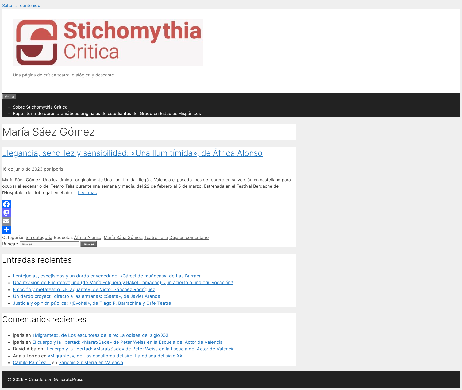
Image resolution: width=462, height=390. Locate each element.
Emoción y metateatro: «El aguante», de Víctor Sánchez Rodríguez (84, 289)
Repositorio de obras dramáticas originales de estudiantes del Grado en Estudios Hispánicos (107, 113)
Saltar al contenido (21, 5)
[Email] (149, 221)
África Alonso (87, 237)
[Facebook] (149, 204)
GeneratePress (68, 379)
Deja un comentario (189, 237)
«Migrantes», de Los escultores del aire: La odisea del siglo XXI (100, 335)
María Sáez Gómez (123, 237)
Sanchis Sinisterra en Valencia (91, 362)
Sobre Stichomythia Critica (40, 107)
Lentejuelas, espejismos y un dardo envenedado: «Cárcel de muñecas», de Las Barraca (107, 276)
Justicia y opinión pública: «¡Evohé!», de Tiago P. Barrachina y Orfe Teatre (92, 303)
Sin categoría (39, 237)
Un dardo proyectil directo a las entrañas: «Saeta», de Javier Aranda (86, 296)
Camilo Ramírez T (32, 362)
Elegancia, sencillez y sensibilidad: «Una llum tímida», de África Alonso (132, 153)
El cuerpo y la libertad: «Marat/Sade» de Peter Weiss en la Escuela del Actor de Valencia (127, 342)
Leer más (87, 192)
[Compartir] (149, 230)
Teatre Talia (156, 237)
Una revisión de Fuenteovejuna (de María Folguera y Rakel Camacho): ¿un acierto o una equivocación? (123, 282)
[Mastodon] (149, 212)
